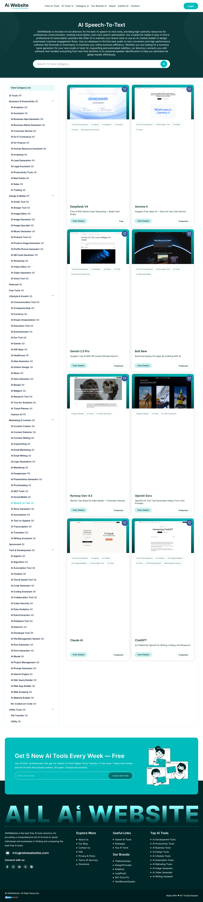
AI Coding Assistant (79, 563)
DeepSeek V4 (79, 206)
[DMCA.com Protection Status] (12, 897)
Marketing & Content (172, 563)
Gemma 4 (141, 206)
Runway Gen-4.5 (81, 495)
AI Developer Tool (163, 124)
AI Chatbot (119, 124)
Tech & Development (80, 124)
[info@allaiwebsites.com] (7, 853)
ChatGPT (141, 640)
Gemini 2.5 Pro (79, 351)
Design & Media (78, 414)
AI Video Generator (104, 414)
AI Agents (95, 124)
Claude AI (76, 640)
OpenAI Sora (143, 495)
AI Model (176, 124)
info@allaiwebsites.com (30, 853)
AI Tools (75, 130)
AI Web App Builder (143, 274)
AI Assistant (106, 124)
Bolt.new (141, 351)
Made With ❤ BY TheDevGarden (182, 895)
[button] (121, 221)
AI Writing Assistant (153, 563)
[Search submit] (163, 64)
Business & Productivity (90, 130)
